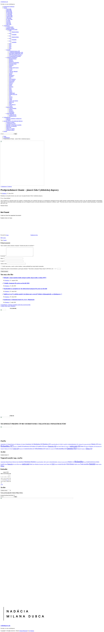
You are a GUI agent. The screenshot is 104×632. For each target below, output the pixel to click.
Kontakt (5, 131)
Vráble (10, 99)
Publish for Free (34, 235)
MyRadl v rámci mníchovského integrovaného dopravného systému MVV (24, 277)
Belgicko (19, 444)
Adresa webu (4, 263)
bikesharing (38, 444)
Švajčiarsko (11, 112)
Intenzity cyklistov (10, 28)
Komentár (3, 256)
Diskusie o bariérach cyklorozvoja (13, 118)
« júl (2, 484)
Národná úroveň (12, 116)
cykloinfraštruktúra (73, 444)
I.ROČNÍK (8, 9)
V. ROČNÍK (9, 14)
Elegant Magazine (23, 630)
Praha (83, 446)
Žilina (10, 103)
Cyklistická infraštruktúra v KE (16, 52)
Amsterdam (4, 444)
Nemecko (11, 111)
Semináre (8, 49)
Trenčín (10, 97)
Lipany (10, 70)
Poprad (10, 84)
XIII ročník (8, 24)
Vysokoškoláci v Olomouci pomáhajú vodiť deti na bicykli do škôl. (15, 304)
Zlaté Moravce (12, 104)
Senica (10, 90)
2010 (10, 33)
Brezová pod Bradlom (14, 62)
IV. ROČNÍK (9, 13)
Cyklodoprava (6, 25)
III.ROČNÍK (9, 11)
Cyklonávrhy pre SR (10, 123)
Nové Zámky (12, 80)
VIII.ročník (8, 18)
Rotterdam (99, 446)
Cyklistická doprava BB (14, 51)
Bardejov (11, 60)
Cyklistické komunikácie (11, 57)
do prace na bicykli (87, 444)
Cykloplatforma (6, 117)
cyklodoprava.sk (4, 1)
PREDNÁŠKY (15, 32)
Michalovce (11, 75)
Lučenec (11, 72)
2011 (10, 35)
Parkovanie (8, 127)
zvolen (53, 448)
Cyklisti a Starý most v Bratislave (8, 306)
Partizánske (11, 81)
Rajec (10, 88)
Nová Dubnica (12, 79)
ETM (99, 444)
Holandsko (7, 446)
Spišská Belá (12, 93)
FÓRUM (8, 119)
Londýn (41, 446)
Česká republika (12, 108)
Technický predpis (10, 122)
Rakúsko (92, 446)
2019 (10, 48)
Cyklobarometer (9, 27)
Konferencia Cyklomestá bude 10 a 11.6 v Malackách (18, 299)
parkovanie (75, 446)
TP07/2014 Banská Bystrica (15, 55)
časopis (5, 240)
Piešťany (11, 83)
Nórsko (67, 446)
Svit (10, 95)
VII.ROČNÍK (9, 16)
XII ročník (8, 23)
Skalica (10, 91)
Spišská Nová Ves (13, 94)
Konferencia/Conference (8, 6)
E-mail (2, 261)
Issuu (7, 235)
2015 (10, 44)
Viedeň (47, 448)
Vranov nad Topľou (13, 100)
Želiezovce (11, 102)
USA (16, 448)
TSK (11, 448)
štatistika (84, 448)
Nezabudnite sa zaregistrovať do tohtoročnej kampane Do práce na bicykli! (25, 288)
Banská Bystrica (12, 58)
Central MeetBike (10, 113)
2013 (10, 41)
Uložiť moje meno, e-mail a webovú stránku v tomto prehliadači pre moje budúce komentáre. (23, 266)
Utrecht (21, 448)
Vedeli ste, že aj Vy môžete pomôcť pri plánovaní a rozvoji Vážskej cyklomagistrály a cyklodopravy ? (32, 294)
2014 (10, 43)
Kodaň (20, 446)
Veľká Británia (40, 448)
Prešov (10, 85)
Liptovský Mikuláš (13, 71)
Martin (10, 74)
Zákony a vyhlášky (10, 128)
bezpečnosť (29, 444)
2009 (10, 30)
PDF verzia (3, 237)
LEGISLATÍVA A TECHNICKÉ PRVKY (13, 121)
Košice (10, 66)
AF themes (31, 630)
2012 (10, 38)
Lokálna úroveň (12, 114)
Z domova (9, 186)
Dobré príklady (9, 107)
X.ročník (8, 20)
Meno (2, 258)
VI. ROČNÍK (9, 15)
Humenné (11, 65)
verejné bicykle (29, 448)
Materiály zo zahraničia (11, 126)
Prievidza (11, 86)
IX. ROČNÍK (9, 19)
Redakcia (4, 193)
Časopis (5, 7)
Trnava (10, 98)
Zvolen (10, 105)
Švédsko (79, 448)
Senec (10, 89)
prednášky (14, 42)
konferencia (27, 446)
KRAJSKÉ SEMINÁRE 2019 (16, 53)
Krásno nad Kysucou (14, 67)
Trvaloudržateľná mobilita (15, 56)
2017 (10, 47)
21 (7, 479)
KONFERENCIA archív (11, 29)
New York (59, 446)
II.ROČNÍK (9, 10)
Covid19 (65, 444)
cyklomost (81, 444)
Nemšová (11, 76)
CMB (61, 444)
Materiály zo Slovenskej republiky (14, 125)
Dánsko (11, 109)
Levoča (10, 69)
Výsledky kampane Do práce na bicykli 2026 (16, 283)
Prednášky (14, 34)
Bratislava (11, 61)
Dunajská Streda (12, 63)
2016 (10, 46)
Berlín (24, 444)
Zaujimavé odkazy (10, 130)
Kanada (16, 446)
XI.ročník (8, 21)
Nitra (10, 77)
